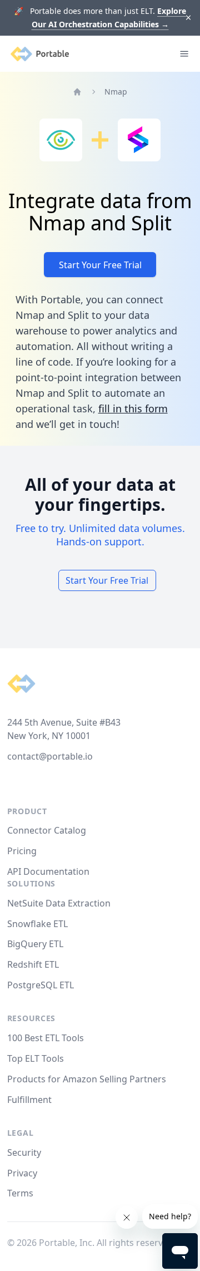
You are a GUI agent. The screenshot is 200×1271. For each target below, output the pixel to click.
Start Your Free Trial (100, 265)
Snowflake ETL (37, 924)
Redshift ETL (33, 964)
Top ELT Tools (35, 1058)
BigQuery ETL (35, 944)
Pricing (22, 851)
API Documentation (48, 871)
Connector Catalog (46, 830)
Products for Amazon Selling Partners (86, 1079)
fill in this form (133, 408)
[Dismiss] (189, 18)
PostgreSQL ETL (40, 985)
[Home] (77, 91)
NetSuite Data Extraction (59, 903)
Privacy (22, 1173)
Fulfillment (29, 1099)
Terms (20, 1193)
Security (24, 1152)
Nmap (115, 91)
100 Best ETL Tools (45, 1038)
